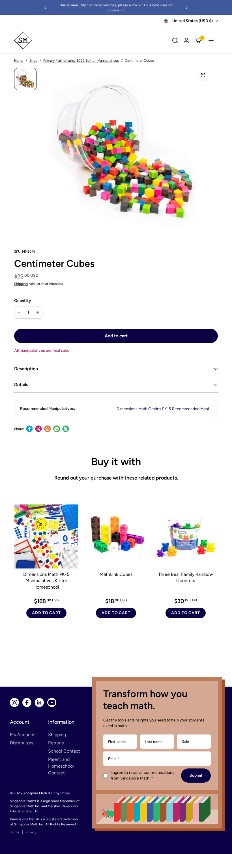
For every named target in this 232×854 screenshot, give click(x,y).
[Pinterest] (47, 428)
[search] (175, 40)
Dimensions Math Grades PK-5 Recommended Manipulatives (170, 408)
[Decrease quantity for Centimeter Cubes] (18, 312)
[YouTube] (51, 702)
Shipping (21, 284)
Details (21, 384)
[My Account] (186, 40)
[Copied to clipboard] (65, 428)
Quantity (22, 300)
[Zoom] (203, 75)
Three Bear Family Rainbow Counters (185, 577)
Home (18, 61)
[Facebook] (29, 428)
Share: (19, 429)
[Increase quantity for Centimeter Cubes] (37, 312)
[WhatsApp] (56, 428)
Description (26, 368)
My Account (22, 734)
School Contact (64, 751)
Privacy (30, 832)
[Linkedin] (39, 702)
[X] (38, 428)
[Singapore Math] (48, 40)
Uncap (65, 793)
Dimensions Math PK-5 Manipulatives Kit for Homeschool (46, 581)
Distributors (21, 743)
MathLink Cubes (116, 574)
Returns (56, 743)
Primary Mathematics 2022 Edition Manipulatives (81, 61)
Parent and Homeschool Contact (61, 766)
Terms (14, 832)
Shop (33, 61)
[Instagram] (14, 702)
